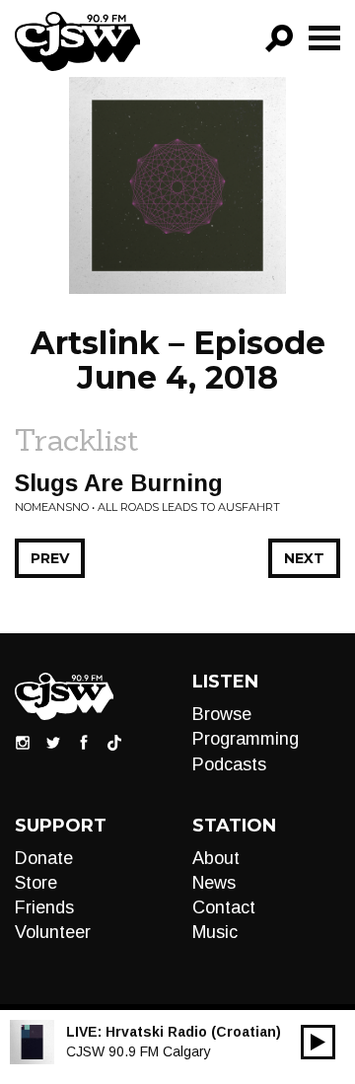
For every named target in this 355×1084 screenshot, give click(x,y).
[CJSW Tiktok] (114, 742)
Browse (221, 714)
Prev (50, 558)
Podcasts (229, 764)
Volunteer (53, 932)
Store (36, 883)
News (214, 883)
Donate (44, 858)
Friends (44, 907)
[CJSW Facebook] (84, 742)
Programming (245, 739)
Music (215, 932)
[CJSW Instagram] (23, 742)
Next (304, 558)
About (216, 858)
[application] (318, 1042)
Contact (223, 907)
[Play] (318, 1042)
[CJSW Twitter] (53, 742)
